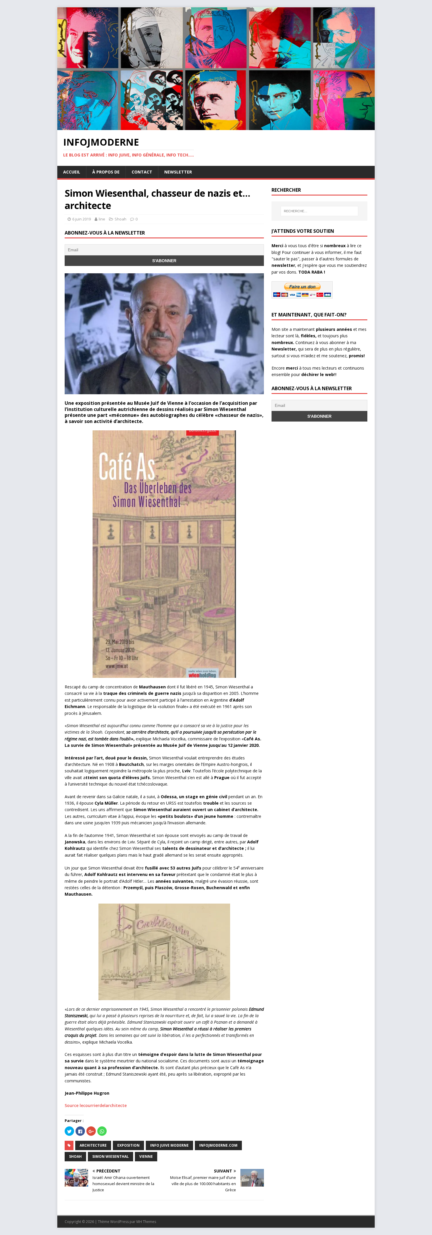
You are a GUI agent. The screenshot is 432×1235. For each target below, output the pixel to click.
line (102, 219)
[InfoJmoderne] (216, 126)
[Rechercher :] (319, 211)
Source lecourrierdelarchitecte (96, 1105)
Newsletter (178, 172)
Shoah (120, 219)
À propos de (106, 172)
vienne (146, 1156)
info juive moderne (169, 1145)
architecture (93, 1145)
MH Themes (146, 1221)
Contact (142, 172)
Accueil (71, 172)
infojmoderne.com (218, 1145)
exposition (128, 1145)
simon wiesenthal (110, 1156)
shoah (75, 1156)
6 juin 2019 (81, 219)
